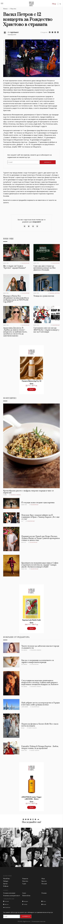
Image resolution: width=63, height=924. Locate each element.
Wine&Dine (6, 878)
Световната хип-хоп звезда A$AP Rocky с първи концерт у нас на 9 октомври (46, 330)
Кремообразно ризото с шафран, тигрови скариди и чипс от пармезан (28, 492)
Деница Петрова (55, 293)
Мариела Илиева (16, 494)
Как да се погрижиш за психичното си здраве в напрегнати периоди (37, 661)
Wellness (24, 650)
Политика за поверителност (11, 895)
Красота (23, 542)
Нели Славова (33, 728)
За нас (24, 893)
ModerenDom (26, 895)
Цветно (5, 884)
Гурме (5, 494)
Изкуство (13, 9)
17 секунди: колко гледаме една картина (37, 503)
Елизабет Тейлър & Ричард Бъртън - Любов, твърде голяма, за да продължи (39, 747)
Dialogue (5, 881)
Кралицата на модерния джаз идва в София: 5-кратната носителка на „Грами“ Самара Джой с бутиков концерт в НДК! (39, 565)
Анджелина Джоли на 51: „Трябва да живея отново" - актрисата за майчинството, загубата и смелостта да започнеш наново (15, 332)
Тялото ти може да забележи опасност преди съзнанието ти (40, 647)
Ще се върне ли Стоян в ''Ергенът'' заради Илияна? (14, 267)
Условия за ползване (9, 893)
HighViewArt (14, 32)
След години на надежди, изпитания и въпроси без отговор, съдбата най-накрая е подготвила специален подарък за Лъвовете (40, 682)
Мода (23, 728)
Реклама (44, 893)
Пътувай (44, 884)
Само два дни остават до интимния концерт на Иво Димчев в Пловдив (44, 268)
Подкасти (25, 878)
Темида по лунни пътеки (43, 296)
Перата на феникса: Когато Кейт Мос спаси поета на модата (39, 725)
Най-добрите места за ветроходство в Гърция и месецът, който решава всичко (40, 704)
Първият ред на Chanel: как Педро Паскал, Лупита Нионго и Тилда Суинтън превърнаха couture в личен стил (40, 538)
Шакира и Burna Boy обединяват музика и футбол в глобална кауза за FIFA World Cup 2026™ (16, 299)
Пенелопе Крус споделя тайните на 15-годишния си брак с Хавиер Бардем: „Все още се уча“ (40, 517)
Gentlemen (24, 706)
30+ (22, 521)
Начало (5, 9)
